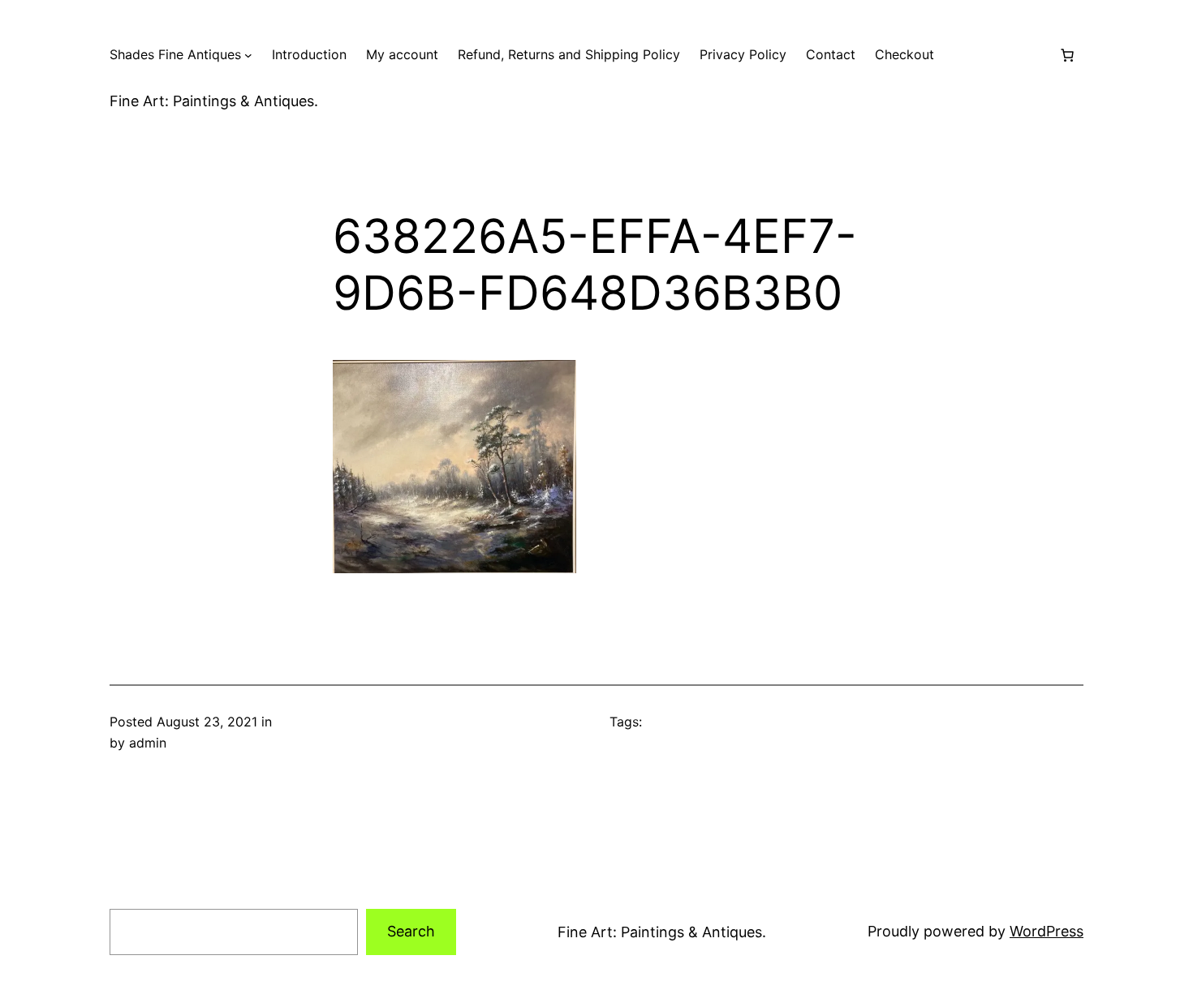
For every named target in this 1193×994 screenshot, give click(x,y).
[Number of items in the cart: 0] (1067, 55)
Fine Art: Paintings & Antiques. (214, 100)
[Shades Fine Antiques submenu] (248, 55)
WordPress (1046, 931)
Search (411, 931)
